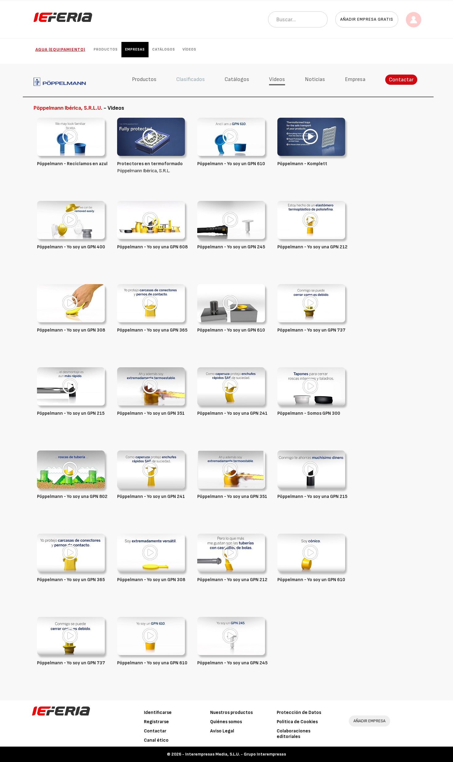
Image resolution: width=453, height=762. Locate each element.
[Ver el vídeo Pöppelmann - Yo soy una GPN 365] (151, 303)
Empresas (135, 49)
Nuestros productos (231, 712)
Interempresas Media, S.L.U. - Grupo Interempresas (235, 754)
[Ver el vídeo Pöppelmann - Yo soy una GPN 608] (151, 220)
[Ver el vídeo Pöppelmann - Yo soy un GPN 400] (71, 220)
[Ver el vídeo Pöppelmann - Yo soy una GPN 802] (71, 469)
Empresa (355, 79)
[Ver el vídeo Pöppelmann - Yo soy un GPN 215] (71, 386)
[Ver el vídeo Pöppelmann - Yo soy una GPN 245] (231, 636)
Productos (106, 49)
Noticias (315, 79)
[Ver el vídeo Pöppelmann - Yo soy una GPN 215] (311, 469)
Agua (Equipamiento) (60, 49)
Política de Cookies (297, 722)
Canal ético (156, 740)
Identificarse (158, 712)
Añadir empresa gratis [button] (366, 19)
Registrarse (156, 722)
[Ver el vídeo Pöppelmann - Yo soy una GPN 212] (311, 220)
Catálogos (163, 49)
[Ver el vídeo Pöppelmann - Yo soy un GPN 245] (231, 220)
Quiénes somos (226, 722)
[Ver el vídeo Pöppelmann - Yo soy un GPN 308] (71, 303)
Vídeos (189, 49)
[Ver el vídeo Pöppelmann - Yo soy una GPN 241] (231, 386)
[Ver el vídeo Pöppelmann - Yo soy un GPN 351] (151, 386)
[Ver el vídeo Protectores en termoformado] (151, 137)
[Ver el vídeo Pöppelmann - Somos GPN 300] (311, 386)
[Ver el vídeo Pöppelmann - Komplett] (311, 137)
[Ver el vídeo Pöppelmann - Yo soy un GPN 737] (311, 303)
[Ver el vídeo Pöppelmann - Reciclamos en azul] (71, 137)
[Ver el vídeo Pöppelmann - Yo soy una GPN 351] (231, 469)
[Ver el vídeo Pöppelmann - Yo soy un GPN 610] (231, 137)
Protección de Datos (299, 712)
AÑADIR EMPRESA (369, 720)
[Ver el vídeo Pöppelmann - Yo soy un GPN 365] (71, 553)
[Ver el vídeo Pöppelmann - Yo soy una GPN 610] (151, 636)
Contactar (401, 79)
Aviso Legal (222, 731)
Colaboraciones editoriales (293, 734)
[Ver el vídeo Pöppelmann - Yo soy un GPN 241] (151, 469)
